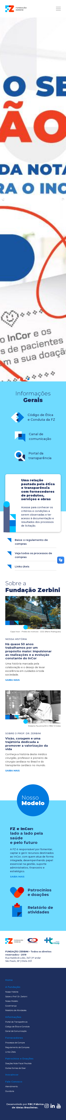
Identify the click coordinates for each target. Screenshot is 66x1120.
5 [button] (38, 519)
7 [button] (47, 519)
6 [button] (42, 519)
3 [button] (28, 519)
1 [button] (19, 519)
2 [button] (24, 519)
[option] (33, 269)
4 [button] (33, 519)
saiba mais (12, 820)
